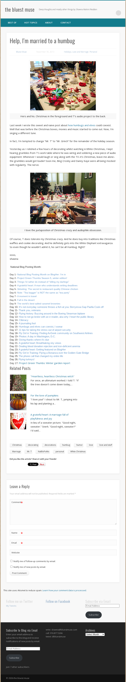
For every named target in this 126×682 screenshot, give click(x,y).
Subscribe (94, 614)
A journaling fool (27, 323)
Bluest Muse (21, 51)
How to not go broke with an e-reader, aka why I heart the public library (56, 316)
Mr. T (29, 451)
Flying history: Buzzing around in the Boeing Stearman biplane (52, 313)
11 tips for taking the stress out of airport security (45, 329)
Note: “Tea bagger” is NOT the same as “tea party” (43, 292)
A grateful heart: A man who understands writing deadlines (47, 285)
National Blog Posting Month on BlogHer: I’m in (41, 274)
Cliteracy (23, 320)
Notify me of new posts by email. (29, 566)
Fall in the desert (26, 300)
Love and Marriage (80, 51)
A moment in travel (27, 296)
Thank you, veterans (30, 310)
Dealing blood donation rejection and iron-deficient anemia (49, 346)
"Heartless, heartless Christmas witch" (52, 376)
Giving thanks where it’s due (34, 339)
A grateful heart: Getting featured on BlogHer (42, 349)
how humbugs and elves (81, 125)
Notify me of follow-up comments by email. (34, 561)
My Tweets (11, 605)
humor (79, 445)
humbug (66, 445)
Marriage (16, 451)
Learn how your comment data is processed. (64, 590)
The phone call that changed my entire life (41, 356)
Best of (12, 22)
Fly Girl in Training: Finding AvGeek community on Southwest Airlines (56, 333)
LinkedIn (111, 13)
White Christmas (77, 451)
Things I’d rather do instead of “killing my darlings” (43, 282)
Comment (17, 502)
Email (17, 543)
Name (17, 533)
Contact (66, 22)
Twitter (105, 13)
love (91, 445)
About (49, 22)
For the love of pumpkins (44, 395)
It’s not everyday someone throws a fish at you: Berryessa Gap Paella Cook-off (61, 307)
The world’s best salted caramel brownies (38, 303)
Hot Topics (30, 22)
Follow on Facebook (58, 601)
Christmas (17, 445)
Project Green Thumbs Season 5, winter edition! (42, 278)
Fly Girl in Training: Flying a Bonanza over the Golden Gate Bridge (54, 352)
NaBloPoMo (43, 451)
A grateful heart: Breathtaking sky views (40, 343)
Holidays (67, 51)
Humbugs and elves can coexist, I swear (41, 326)
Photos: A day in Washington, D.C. (37, 336)
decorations (50, 445)
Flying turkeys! (26, 359)
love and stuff (105, 445)
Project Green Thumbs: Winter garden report (44, 363)
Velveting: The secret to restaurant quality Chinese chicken (47, 289)
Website (15, 552)
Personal (93, 51)
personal (60, 451)
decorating (33, 445)
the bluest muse (20, 9)
